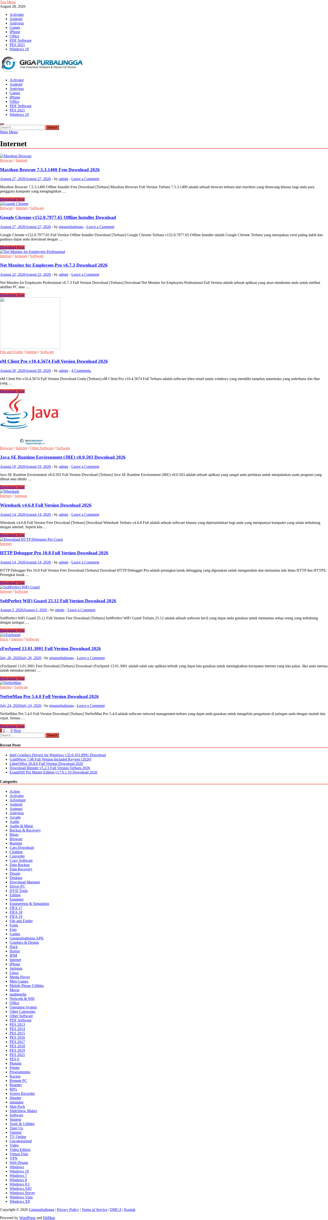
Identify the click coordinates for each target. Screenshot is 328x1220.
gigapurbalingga (71, 227)
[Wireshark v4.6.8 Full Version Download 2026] (164, 491)
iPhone (15, 32)
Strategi (15, 1119)
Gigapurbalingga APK (27, 938)
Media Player (20, 977)
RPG (13, 1089)
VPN (14, 1158)
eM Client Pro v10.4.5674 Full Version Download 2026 (54, 361)
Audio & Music (21, 826)
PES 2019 (17, 1050)
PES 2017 (17, 1042)
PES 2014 (17, 1029)
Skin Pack (17, 1106)
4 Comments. (81, 371)
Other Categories (22, 1011)
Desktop (16, 878)
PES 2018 (17, 1046)
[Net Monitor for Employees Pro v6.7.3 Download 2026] (164, 252)
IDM (13, 955)
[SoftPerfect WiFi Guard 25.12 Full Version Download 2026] (164, 587)
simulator (17, 1102)
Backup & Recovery (25, 830)
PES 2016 (17, 1037)
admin (63, 179)
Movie (14, 990)
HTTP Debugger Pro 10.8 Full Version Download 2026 (54, 552)
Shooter (15, 1098)
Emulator (17, 899)
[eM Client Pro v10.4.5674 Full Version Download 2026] (164, 323)
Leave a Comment (85, 179)
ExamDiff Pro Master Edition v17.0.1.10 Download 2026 (53, 772)
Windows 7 (18, 1175)
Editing (15, 895)
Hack (4, 639)
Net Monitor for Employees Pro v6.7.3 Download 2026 (54, 265)
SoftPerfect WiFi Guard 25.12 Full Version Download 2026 (58, 600)
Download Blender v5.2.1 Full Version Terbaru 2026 (50, 768)
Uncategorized (21, 1141)
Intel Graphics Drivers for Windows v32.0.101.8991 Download (58, 755)
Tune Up (16, 1128)
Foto (13, 929)
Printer (15, 1068)
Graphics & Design (24, 942)
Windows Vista (21, 1197)
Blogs (14, 835)
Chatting (16, 852)
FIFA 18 (16, 912)
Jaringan (20, 256)
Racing (15, 1076)
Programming (20, 1072)
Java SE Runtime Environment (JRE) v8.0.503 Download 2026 (63, 457)
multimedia (18, 994)
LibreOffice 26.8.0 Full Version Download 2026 (46, 764)
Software (37, 208)
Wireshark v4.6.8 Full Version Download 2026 (45, 505)
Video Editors (20, 1150)
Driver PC (17, 886)
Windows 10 (19, 49)
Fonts (14, 925)
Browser (6, 160)
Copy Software (21, 860)
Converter (17, 856)
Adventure (18, 800)
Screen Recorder (22, 1093)
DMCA (115, 1210)
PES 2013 (17, 1024)
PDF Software (20, 40)
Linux (14, 973)
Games (15, 27)
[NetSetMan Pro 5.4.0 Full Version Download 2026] (164, 683)
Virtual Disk (19, 1154)
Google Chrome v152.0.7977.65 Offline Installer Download (58, 217)
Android (16, 19)
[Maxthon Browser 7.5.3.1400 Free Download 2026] (164, 156)
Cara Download (22, 847)
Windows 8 (18, 1180)
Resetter (16, 1085)
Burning (16, 843)
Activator (17, 14)
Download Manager (25, 882)
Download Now (12, 199)
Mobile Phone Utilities (27, 986)
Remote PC (18, 1081)
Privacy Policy (68, 1210)
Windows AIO (21, 1188)
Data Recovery (21, 869)
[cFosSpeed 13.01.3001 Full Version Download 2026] (164, 635)
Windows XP (20, 1201)
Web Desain (19, 1163)
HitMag (49, 1218)
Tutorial (15, 1132)
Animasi (16, 809)
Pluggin (15, 1063)
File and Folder (11, 352)
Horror (15, 951)
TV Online (18, 1137)
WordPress (27, 1218)
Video (14, 1145)
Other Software (42, 448)
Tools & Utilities (22, 1124)
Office (14, 36)
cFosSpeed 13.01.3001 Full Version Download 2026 (50, 648)
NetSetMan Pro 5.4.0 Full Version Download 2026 (49, 696)
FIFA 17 (16, 908)
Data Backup (20, 865)
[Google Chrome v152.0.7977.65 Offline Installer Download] (164, 204)
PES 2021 (17, 45)
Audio (14, 822)
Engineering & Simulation (29, 904)
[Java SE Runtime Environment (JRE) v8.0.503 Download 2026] (164, 419)
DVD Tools (19, 891)
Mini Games (19, 981)
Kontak (129, 1210)
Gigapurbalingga (41, 1210)
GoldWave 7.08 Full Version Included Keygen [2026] (50, 759)
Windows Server (22, 1193)
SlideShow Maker (23, 1111)
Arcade (15, 817)
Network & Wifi (22, 999)
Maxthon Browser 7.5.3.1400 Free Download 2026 (50, 169)
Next (17, 730)
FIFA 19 (16, 917)
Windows (17, 1167)
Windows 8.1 (20, 1184)
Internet (21, 160)
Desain (15, 873)
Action (15, 791)
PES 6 (14, 1059)
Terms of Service (94, 1210)
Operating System (23, 1007)
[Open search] (2, 124)
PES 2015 (17, 1033)
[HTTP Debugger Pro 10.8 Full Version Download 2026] (164, 539)
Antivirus (17, 23)
